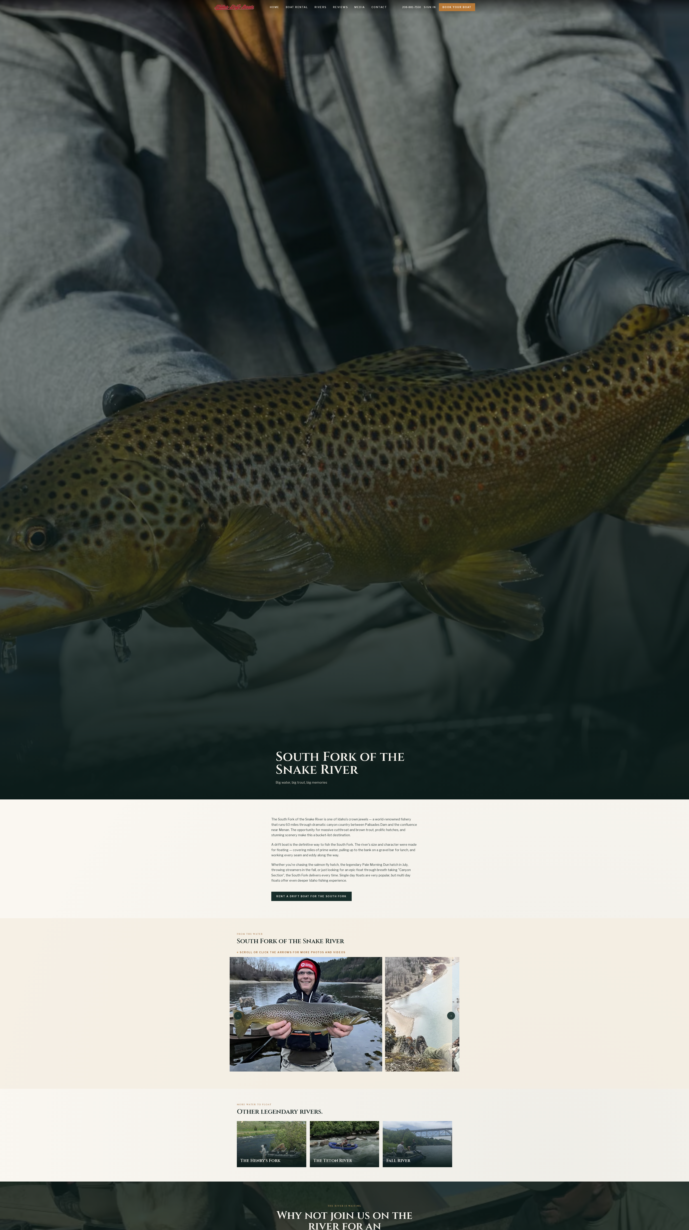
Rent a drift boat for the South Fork (311, 896)
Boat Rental (297, 7)
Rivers (321, 7)
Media (359, 7)
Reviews (340, 7)
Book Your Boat (457, 7)
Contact (379, 7)
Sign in (430, 7)
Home (274, 7)
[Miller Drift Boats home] (234, 7)
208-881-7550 (411, 7)
